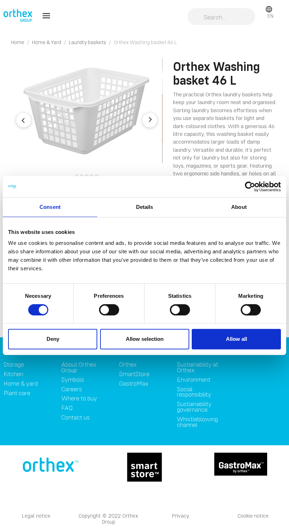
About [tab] (239, 207)
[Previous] (23, 120)
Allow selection (145, 339)
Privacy (180, 515)
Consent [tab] (50, 207)
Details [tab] (144, 207)
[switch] (109, 309)
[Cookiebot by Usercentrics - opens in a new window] (250, 186)
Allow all (236, 339)
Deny (53, 339)
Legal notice (36, 515)
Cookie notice (253, 515)
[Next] (150, 120)
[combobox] (221, 17)
